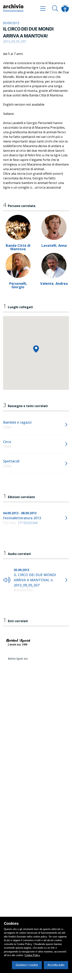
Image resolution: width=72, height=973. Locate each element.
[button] (36, 348)
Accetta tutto (56, 965)
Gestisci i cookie (27, 965)
